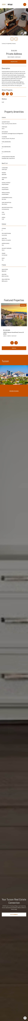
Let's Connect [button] (14, 914)
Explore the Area (14, 391)
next (16, 39)
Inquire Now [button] (14, 61)
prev (12, 39)
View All (14, 348)
